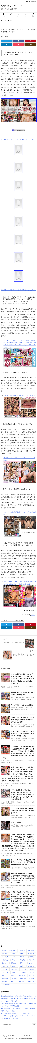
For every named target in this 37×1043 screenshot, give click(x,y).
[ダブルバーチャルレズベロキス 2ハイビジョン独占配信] (20, 407)
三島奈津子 (13, 953)
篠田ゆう (4, 975)
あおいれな (12, 950)
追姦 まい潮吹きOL (17, 822)
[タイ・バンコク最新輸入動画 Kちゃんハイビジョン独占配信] (20, 526)
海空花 (31, 969)
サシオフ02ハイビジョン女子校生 (22, 705)
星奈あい (4, 963)
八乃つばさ (14, 957)
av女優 (32, 610)
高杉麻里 (4, 981)
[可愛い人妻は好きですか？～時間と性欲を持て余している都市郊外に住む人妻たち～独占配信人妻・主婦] (20, 596)
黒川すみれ (31, 981)
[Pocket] (18, 44)
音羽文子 (31, 978)
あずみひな (21, 950)
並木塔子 (22, 953)
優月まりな (5, 957)
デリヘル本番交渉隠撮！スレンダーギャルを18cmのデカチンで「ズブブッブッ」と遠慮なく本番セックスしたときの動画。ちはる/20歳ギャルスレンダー (22, 678)
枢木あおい (5, 966)
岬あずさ (22, 960)
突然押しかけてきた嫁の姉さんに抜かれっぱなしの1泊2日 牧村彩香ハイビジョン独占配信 (23, 720)
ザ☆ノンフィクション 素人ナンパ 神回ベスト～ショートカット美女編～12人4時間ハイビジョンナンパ (23, 862)
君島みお (31, 957)
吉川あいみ (23, 957)
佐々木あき (31, 953)
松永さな (30, 963)
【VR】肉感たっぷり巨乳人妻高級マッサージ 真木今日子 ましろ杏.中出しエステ (23, 810)
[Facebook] (18, 41)
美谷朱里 (13, 975)
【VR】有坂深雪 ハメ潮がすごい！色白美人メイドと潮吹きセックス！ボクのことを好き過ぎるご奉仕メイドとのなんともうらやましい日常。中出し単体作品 (22, 794)
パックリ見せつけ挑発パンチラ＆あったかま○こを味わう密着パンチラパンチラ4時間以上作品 (22, 733)
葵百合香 (14, 978)
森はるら (14, 966)
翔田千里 (31, 975)
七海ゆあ (4, 953)
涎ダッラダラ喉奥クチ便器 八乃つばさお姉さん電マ (15, 1013)
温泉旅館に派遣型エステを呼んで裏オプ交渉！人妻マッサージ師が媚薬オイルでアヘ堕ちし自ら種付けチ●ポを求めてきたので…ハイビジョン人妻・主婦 (18, 998)
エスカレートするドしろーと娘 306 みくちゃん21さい (18, 139)
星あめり (31, 960)
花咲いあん (5, 978)
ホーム (4, 21)
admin (33, 615)
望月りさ (22, 963)
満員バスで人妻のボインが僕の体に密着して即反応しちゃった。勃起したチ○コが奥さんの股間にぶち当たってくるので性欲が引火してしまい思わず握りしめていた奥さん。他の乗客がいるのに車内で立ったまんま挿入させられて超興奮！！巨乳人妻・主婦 (18, 774)
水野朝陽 (4, 969)
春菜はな (13, 963)
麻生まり (13, 981)
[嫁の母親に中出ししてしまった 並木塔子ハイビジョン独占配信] (20, 472)
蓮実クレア (23, 978)
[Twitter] (6, 41)
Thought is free (28, 1038)
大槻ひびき (5, 960)
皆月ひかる (15, 972)
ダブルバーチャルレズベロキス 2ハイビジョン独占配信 (19, 395)
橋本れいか (31, 966)
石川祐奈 (24, 972)
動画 (11, 21)
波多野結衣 (14, 969)
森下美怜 (22, 966)
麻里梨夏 (21, 981)
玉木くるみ (5, 972)
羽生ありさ (22, 975)
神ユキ (32, 972)
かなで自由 (31, 950)
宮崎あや (14, 960)
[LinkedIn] (6, 44)
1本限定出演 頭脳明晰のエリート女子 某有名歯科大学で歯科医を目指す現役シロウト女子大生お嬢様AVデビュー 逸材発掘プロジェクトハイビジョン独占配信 (23, 878)
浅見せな (23, 969)
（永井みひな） (6, 984)
